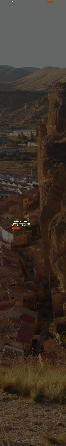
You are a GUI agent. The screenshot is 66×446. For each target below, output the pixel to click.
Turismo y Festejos (39, 1)
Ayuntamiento (28, 1)
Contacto (44, 1)
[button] (50, 2)
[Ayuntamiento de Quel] (15, 1)
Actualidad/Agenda (33, 1)
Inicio (25, 1)
